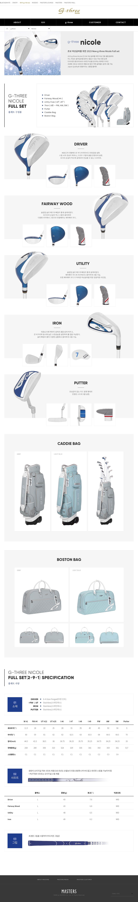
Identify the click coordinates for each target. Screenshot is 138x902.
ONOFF (15, 3)
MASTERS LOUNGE (46, 3)
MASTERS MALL (69, 3)
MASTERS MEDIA (63, 879)
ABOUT (17, 22)
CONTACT (121, 22)
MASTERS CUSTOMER (84, 879)
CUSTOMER (95, 22)
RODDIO (35, 3)
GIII (43, 22)
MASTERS (59, 3)
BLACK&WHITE (5, 3)
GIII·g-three (25, 3)
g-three (69, 22)
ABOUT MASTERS (43, 879)
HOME (7, 28)
